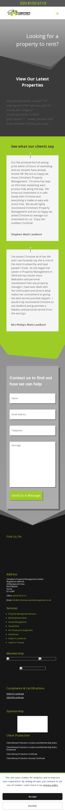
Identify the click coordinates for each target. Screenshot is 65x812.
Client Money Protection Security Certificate (25, 758)
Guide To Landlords (17, 638)
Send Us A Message (26, 495)
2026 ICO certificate (15, 693)
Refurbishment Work (17, 618)
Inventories (13, 634)
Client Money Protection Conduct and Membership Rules (31, 743)
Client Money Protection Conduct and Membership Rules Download (31, 748)
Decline (32, 805)
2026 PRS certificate (15, 697)
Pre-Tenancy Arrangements (20, 630)
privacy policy (50, 785)
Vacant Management (17, 622)
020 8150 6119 (19, 595)
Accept (33, 796)
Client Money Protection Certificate (21, 754)
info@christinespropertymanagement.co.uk (31, 600)
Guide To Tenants (16, 642)
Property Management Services (22, 614)
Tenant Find (13, 626)
